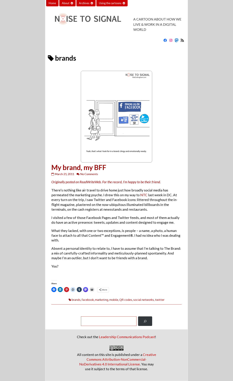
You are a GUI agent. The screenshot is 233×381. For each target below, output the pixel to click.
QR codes (125, 299)
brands (76, 299)
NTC (143, 195)
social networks (143, 299)
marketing (101, 299)
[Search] (145, 321)
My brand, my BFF (78, 167)
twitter (159, 299)
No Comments (89, 174)
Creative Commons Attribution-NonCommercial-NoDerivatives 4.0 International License (117, 359)
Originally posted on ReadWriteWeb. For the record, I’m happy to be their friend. (106, 182)
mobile (113, 299)
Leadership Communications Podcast (127, 337)
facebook (88, 299)
